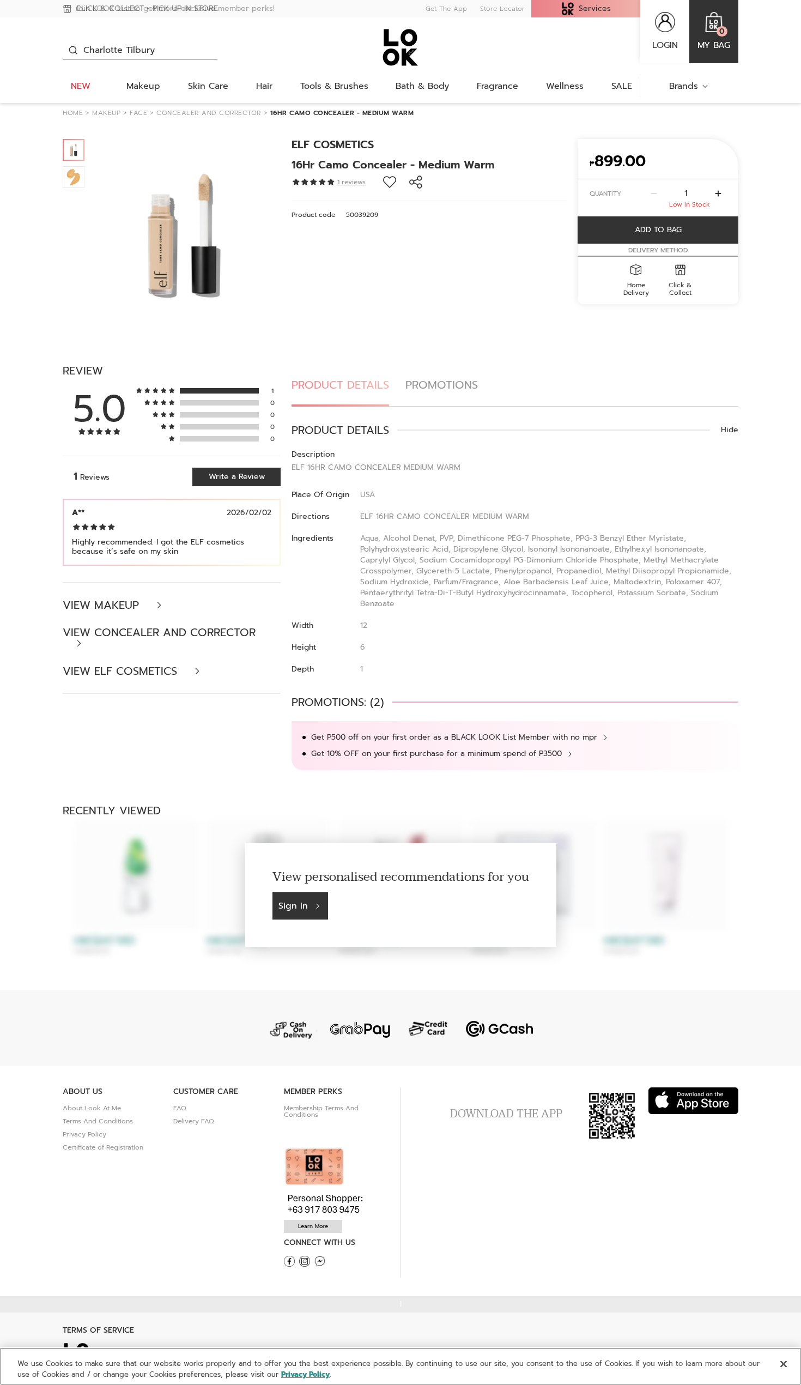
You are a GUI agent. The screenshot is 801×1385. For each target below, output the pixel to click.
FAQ (179, 1108)
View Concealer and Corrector (159, 633)
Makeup (143, 86)
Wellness (565, 86)
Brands (683, 86)
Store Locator (502, 9)
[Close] (784, 1364)
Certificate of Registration (103, 1147)
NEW (80, 86)
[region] (400, 1366)
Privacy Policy (84, 1134)
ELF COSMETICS (333, 144)
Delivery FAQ (193, 1121)
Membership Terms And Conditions (321, 1111)
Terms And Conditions (98, 1121)
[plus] (718, 193)
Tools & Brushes (334, 86)
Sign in (293, 905)
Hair (264, 86)
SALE (621, 86)
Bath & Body (422, 86)
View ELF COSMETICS (122, 671)
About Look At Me (92, 1108)
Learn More (313, 1226)
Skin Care (208, 86)
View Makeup (103, 605)
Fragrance (497, 86)
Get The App (446, 9)
